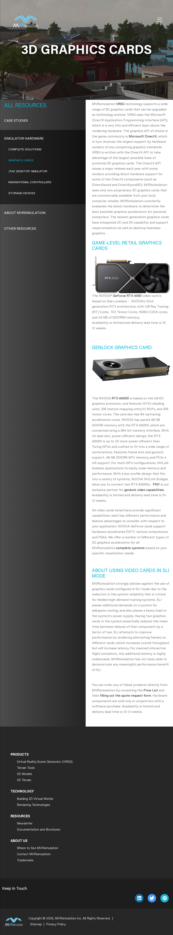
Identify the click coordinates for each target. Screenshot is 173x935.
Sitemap (36, 924)
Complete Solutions (25, 149)
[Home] (26, 19)
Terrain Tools (26, 768)
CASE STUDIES (16, 121)
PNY (156, 484)
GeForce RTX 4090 (127, 296)
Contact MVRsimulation (34, 854)
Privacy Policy (56, 924)
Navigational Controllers (29, 182)
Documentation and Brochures (38, 829)
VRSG (120, 104)
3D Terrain (24, 780)
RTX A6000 (120, 398)
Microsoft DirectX (143, 136)
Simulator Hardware (24, 138)
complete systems (130, 548)
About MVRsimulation (25, 213)
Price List (150, 690)
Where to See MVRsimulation (37, 848)
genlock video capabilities (144, 490)
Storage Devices (21, 193)
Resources (30, 106)
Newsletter (24, 823)
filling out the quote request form (125, 696)
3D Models (24, 774)
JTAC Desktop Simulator (27, 171)
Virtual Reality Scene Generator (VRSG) (45, 762)
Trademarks (25, 860)
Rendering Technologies (33, 805)
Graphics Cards (21, 160)
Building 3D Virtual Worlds (35, 799)
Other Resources (20, 229)
